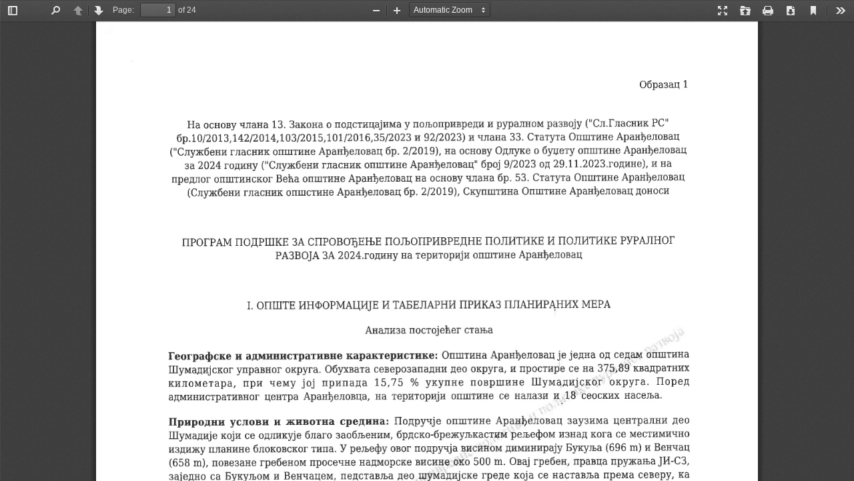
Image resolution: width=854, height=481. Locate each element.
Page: (123, 10)
